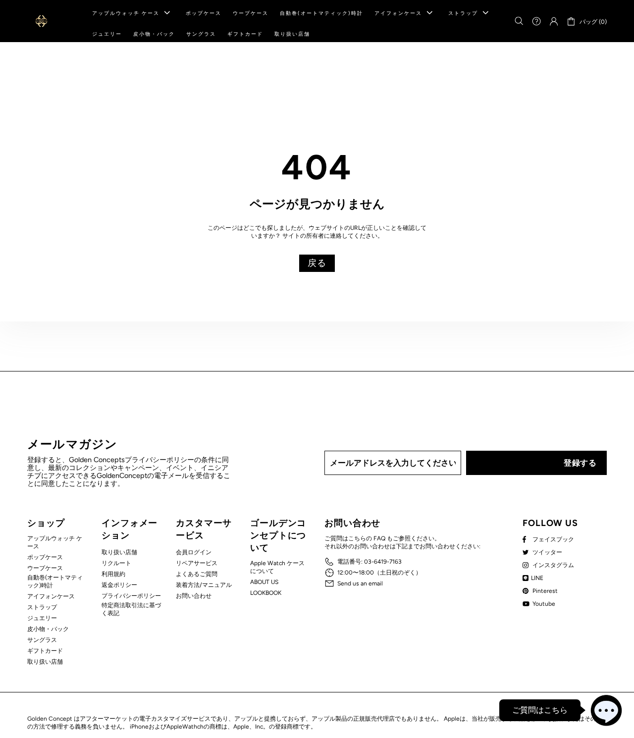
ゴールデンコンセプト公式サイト (41, 21)
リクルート (116, 563)
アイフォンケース (51, 596)
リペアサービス (196, 563)
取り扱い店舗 (45, 661)
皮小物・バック (48, 629)
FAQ (379, 538)
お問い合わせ (193, 595)
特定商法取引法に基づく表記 (131, 609)
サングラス (42, 639)
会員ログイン (193, 552)
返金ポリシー (119, 584)
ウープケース (45, 568)
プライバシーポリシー (131, 595)
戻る (317, 263)
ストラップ (42, 607)
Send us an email (360, 583)
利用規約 (113, 574)
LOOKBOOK (265, 592)
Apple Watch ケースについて (277, 567)
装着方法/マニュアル (204, 584)
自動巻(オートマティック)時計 (55, 581)
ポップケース (45, 557)
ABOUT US (264, 582)
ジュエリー (42, 618)
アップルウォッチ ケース (54, 542)
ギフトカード (45, 650)
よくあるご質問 (196, 574)
